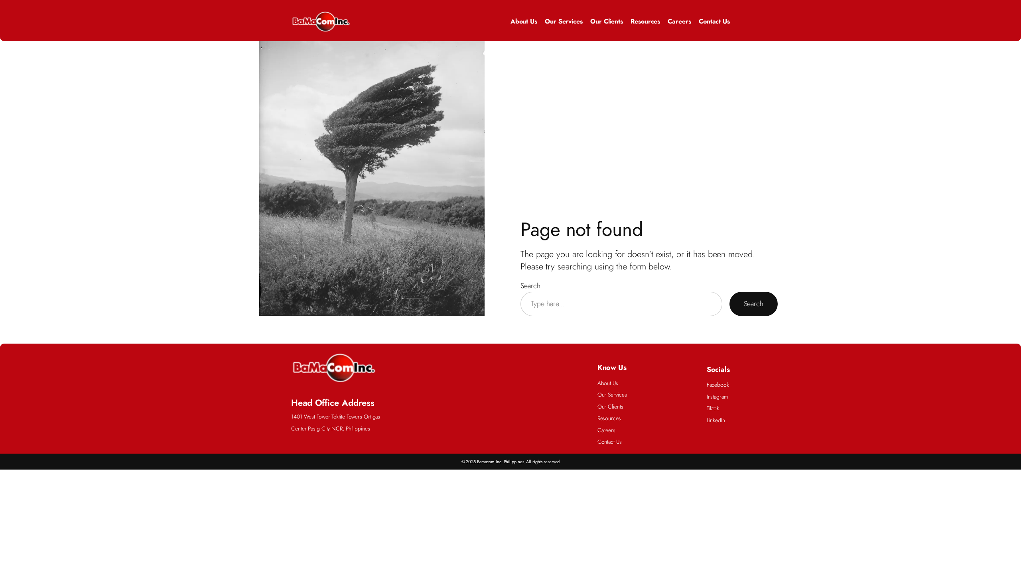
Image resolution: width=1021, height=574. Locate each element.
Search (530, 286)
